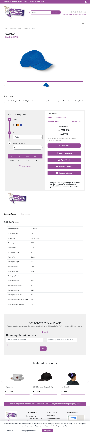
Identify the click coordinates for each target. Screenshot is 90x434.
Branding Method (17, 2)
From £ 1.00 (64, 392)
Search (55, 12)
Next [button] (88, 382)
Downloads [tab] (25, 214)
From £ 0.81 (36, 392)
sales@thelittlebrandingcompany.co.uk (74, 14)
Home (32, 2)
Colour (15, 119)
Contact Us (7, 2)
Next (43, 348)
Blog (42, 2)
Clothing (19, 28)
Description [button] (8, 96)
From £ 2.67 (8, 392)
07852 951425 (78, 12)
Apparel (13, 28)
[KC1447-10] (18, 125)
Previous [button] (2, 382)
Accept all (47, 430)
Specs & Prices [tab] (10, 214)
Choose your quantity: (19, 143)
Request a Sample (65, 166)
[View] (47, 85)
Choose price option (19, 133)
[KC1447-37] (21, 125)
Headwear (26, 28)
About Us (26, 2)
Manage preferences (28, 430)
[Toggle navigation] (45, 23)
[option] (17, 200)
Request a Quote (65, 173)
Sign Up (37, 2)
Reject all (10, 430)
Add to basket (64, 145)
